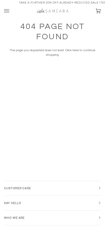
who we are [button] (14, 217)
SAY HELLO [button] (12, 203)
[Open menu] (11, 11)
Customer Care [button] (17, 188)
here (75, 50)
